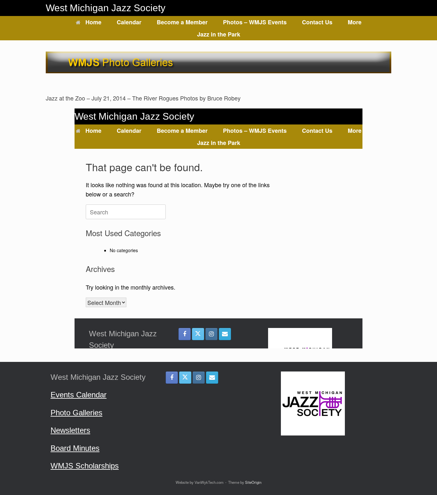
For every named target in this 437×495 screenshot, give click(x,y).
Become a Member (182, 22)
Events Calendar (79, 394)
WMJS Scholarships (85, 465)
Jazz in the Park (218, 34)
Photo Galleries (76, 412)
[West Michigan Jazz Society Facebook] (172, 377)
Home (93, 22)
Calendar (129, 22)
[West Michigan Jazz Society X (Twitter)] (185, 377)
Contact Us (317, 22)
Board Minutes (75, 448)
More (355, 22)
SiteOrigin (253, 482)
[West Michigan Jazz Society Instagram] (199, 377)
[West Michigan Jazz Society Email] (212, 377)
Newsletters (70, 430)
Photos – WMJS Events (255, 22)
